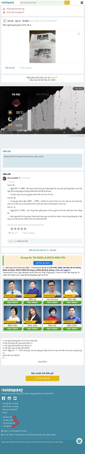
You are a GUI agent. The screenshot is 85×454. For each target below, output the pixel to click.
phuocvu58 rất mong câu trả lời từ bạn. (23, 156)
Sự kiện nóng (9, 420)
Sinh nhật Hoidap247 (15, 12)
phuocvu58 (34, 21)
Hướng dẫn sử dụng (10, 403)
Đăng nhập (13, 241)
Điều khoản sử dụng (10, 406)
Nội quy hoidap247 (10, 409)
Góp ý (5, 412)
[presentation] (11, 182)
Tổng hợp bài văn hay (15, 9)
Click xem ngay (61, 270)
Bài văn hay (9, 417)
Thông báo (9, 426)
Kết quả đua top (10, 423)
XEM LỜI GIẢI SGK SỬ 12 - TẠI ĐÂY (42, 250)
